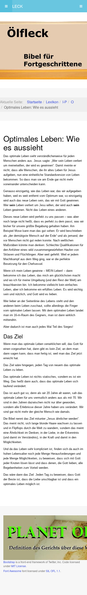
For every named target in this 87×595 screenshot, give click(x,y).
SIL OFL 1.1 (53, 571)
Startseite (34, 101)
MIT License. (19, 566)
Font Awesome (12, 571)
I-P (64, 101)
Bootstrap (9, 562)
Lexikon (52, 101)
